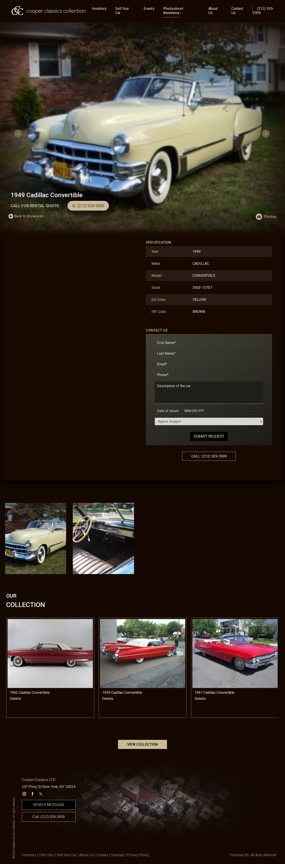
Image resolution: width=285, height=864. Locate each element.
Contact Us (237, 10)
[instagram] (24, 794)
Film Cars (46, 855)
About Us (213, 10)
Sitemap (117, 855)
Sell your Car (66, 855)
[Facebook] (32, 794)
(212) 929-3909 (90, 205)
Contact (102, 855)
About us (86, 855)
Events (149, 8)
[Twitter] (40, 794)
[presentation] (18, 133)
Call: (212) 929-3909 (48, 817)
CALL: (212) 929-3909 (209, 456)
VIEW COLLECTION (142, 744)
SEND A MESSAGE (49, 805)
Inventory (99, 8)
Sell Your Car (122, 10)
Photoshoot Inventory (173, 10)
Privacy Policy (138, 855)
